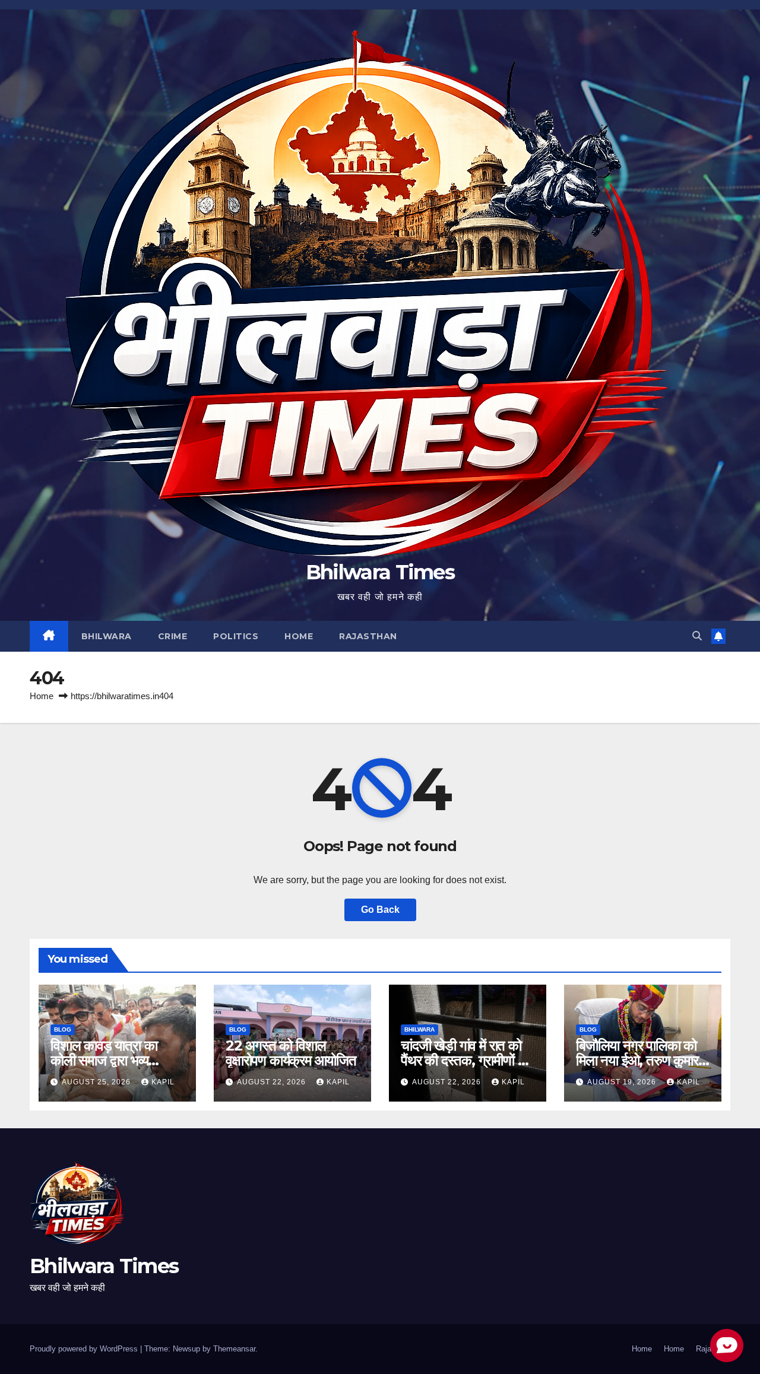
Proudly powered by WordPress (85, 1348)
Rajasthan (368, 636)
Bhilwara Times (380, 572)
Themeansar (234, 1348)
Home (298, 636)
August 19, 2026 (622, 1082)
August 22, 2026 (272, 1082)
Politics (235, 636)
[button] (697, 636)
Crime (173, 636)
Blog (62, 1029)
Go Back (380, 910)
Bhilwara (106, 636)
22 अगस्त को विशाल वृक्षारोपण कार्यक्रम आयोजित (291, 1053)
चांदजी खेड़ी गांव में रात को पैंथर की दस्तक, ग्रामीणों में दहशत (462, 1060)
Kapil (163, 1082)
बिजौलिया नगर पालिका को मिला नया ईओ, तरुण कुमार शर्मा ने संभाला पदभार (637, 1060)
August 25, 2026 (97, 1082)
